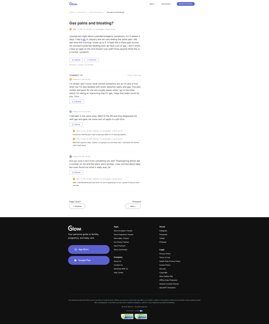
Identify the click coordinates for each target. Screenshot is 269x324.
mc (84, 39)
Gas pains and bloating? (115, 12)
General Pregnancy (96, 12)
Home (71, 12)
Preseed (136, 201)
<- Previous (77, 206)
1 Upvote (77, 60)
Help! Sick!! (75, 201)
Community (81, 12)
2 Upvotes (77, 102)
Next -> (132, 206)
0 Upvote (77, 172)
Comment (92, 60)
